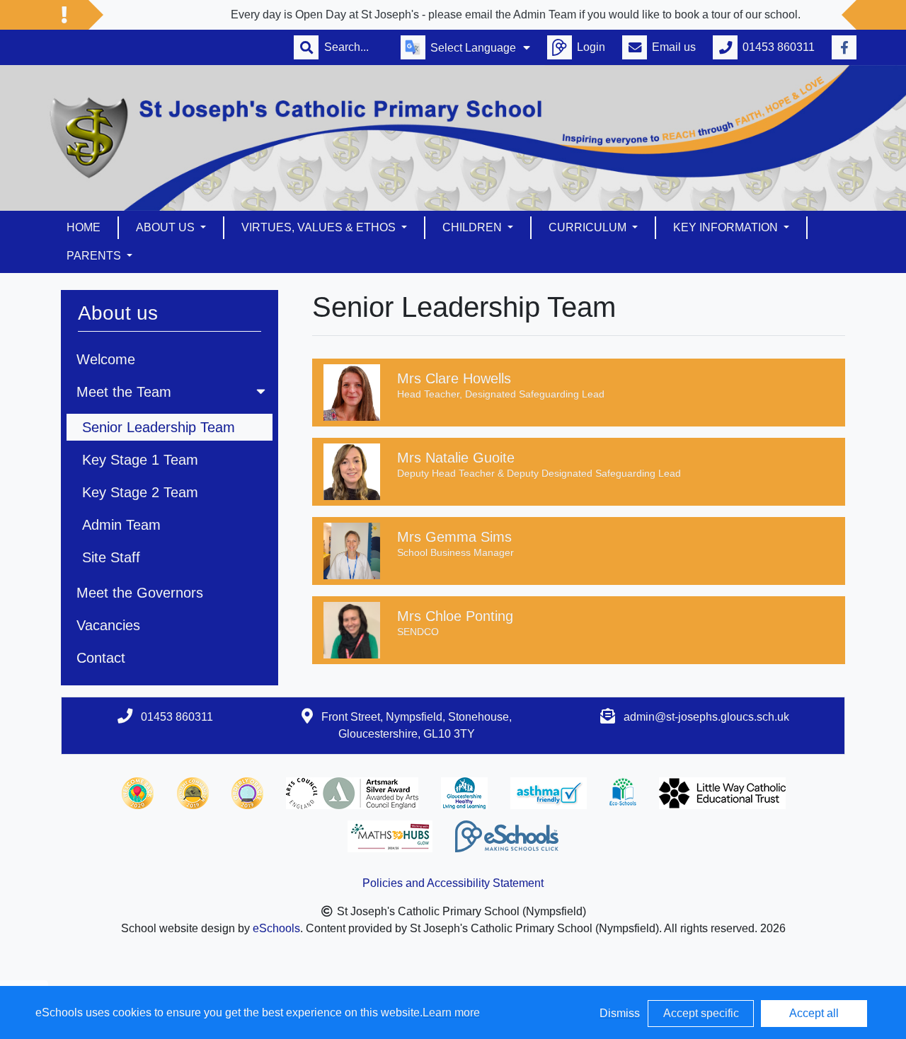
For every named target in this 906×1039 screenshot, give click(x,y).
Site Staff (111, 557)
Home (84, 227)
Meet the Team (123, 392)
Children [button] (473, 227)
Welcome (105, 359)
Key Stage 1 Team (140, 460)
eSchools (276, 928)
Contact (100, 658)
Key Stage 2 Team (140, 492)
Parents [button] (95, 256)
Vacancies (108, 625)
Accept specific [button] (701, 1013)
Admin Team (121, 525)
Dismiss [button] (620, 1013)
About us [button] (166, 227)
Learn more (451, 1012)
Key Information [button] (727, 227)
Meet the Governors (139, 592)
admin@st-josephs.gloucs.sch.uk (706, 717)
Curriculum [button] (589, 227)
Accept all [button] (814, 1013)
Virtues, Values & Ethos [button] (319, 227)
